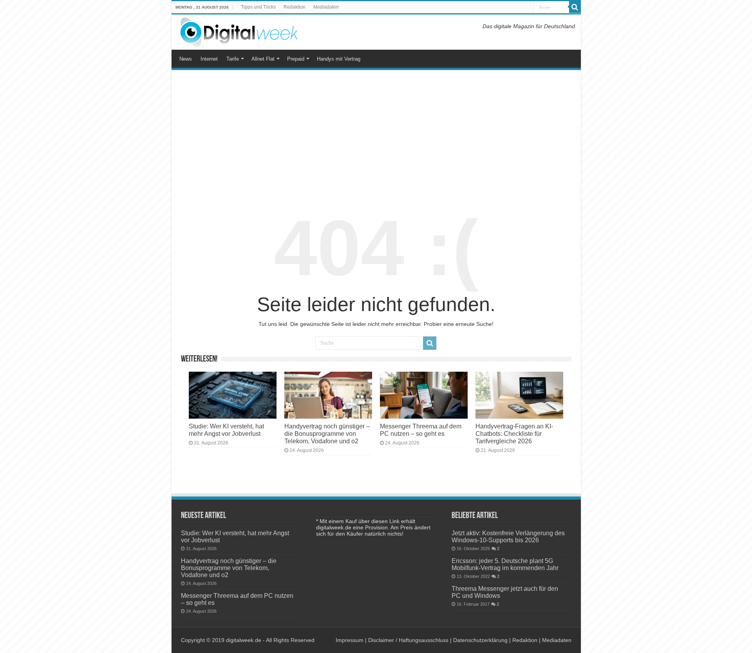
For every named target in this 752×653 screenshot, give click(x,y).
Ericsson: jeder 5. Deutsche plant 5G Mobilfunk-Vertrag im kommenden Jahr (505, 564)
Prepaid (295, 59)
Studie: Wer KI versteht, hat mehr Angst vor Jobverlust (226, 430)
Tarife (232, 59)
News (185, 59)
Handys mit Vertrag (338, 59)
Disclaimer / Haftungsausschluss (408, 640)
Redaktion (295, 7)
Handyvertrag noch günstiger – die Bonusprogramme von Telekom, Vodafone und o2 (327, 433)
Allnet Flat (263, 59)
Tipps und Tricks (258, 7)
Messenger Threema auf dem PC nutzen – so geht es (420, 430)
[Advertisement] (376, 134)
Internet (209, 59)
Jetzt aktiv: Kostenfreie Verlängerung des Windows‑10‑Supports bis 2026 (508, 536)
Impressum (349, 640)
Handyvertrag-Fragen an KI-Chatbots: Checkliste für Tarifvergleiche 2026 (514, 433)
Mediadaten (326, 7)
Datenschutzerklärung (480, 640)
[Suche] (575, 7)
